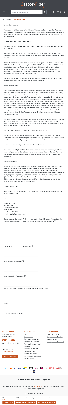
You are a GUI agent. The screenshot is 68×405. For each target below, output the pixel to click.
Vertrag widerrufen (9, 356)
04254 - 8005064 (9, 340)
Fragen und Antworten (55, 337)
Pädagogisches (52, 339)
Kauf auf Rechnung (31, 349)
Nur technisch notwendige (25, 402)
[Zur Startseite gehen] (34, 5)
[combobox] (26, 12)
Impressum (46, 380)
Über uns (21, 380)
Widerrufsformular (30, 354)
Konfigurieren (8, 402)
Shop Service (29, 331)
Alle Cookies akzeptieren (46, 402)
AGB (25, 334)
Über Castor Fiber (53, 334)
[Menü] (4, 12)
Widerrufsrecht (29, 351)
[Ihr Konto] (54, 12)
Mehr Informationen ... (8, 400)
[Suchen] (44, 12)
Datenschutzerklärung (33, 380)
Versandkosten (39, 386)
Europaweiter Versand (31, 341)
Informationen (52, 331)
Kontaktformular (7, 351)
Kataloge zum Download (55, 342)
